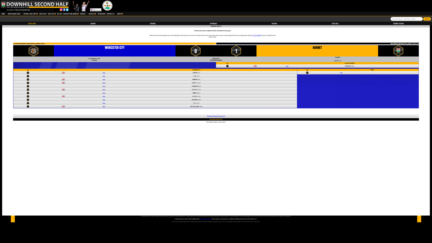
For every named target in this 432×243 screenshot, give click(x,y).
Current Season (398, 23)
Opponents (213, 23)
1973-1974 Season (216, 60)
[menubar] (61, 14)
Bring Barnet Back (14, 14)
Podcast (83, 14)
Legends (93, 23)
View (287, 66)
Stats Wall (335, 23)
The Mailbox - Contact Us (106, 14)
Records (153, 23)
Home (3, 14)
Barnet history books (205, 219)
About (119, 14)
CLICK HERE (257, 35)
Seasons (274, 23)
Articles (91, 14)
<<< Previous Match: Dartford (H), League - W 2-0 (29, 43)
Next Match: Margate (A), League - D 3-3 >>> (404, 43)
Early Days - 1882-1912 (46, 14)
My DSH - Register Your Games (67, 14)
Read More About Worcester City (216, 116)
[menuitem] (3, 14)
